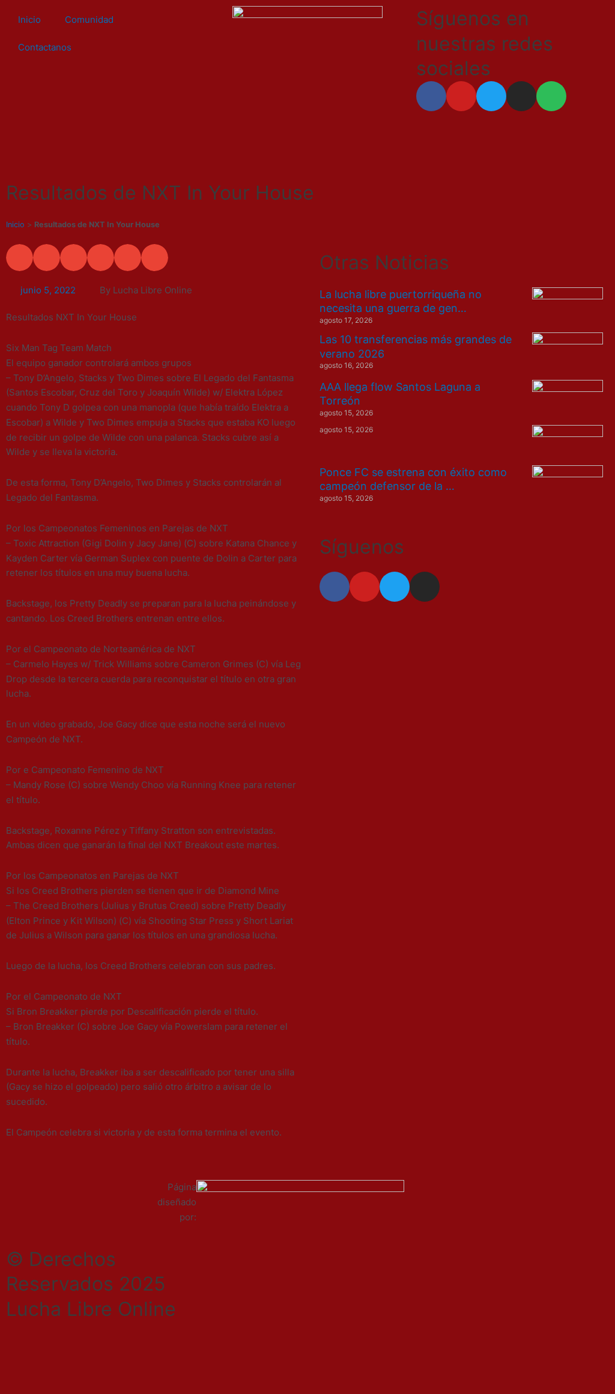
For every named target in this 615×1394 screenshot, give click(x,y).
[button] (19, 257)
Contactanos (44, 47)
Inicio (29, 19)
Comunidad (89, 19)
